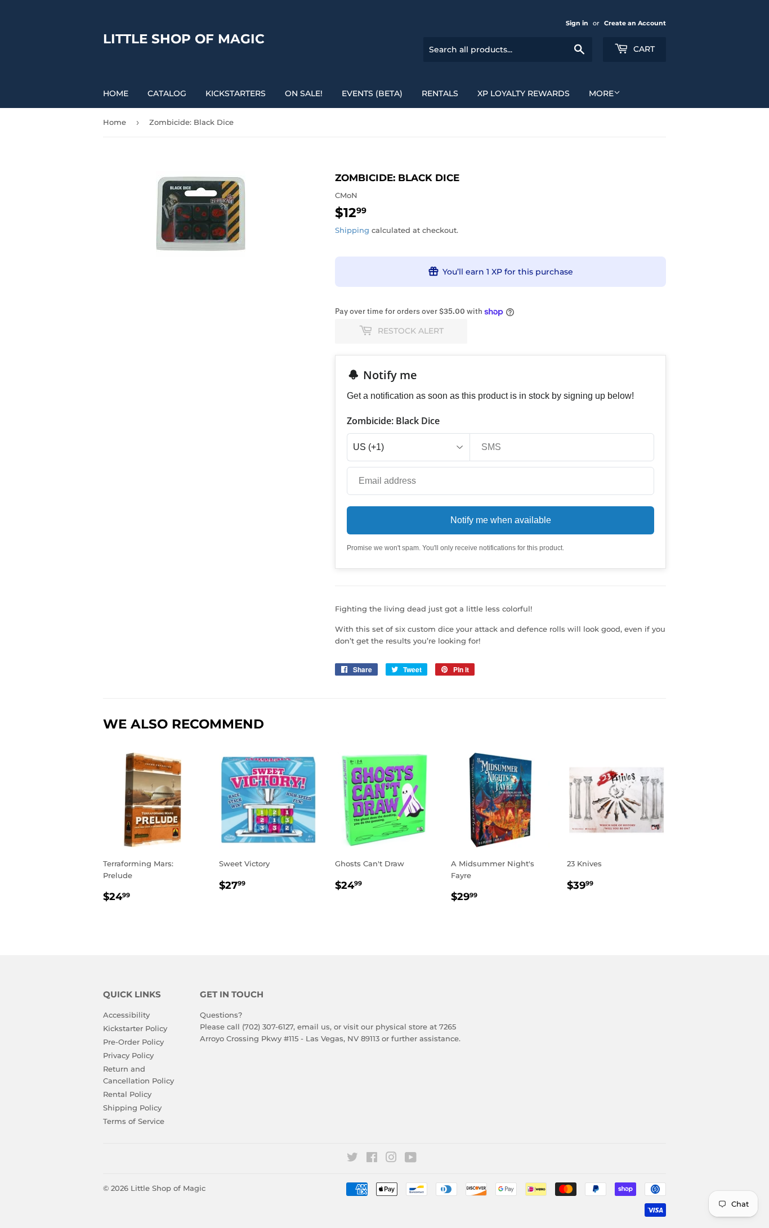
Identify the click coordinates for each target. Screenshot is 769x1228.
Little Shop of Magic (184, 39)
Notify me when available (500, 520)
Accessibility (126, 1014)
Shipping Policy (132, 1107)
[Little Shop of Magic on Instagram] (391, 1158)
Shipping (352, 230)
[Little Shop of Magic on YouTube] (411, 1158)
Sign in (577, 23)
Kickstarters (235, 93)
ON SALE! (304, 93)
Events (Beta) (372, 93)
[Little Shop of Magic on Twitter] (352, 1158)
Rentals (440, 93)
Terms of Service (133, 1121)
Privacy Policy (128, 1055)
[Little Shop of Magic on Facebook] (372, 1158)
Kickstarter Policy (135, 1028)
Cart (643, 49)
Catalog (166, 93)
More (601, 93)
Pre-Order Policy (133, 1041)
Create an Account (635, 23)
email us (313, 1026)
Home (115, 93)
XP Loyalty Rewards (523, 93)
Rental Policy (127, 1094)
